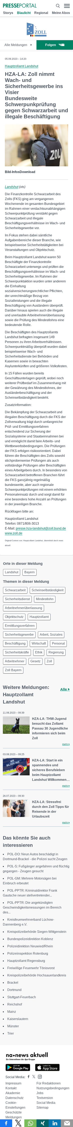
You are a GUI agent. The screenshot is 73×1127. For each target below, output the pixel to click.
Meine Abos (61, 13)
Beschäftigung (15, 643)
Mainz (11, 1011)
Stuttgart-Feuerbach (21, 997)
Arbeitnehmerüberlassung (23, 608)
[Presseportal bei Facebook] (27, 1077)
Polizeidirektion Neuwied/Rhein (30, 946)
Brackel (12, 982)
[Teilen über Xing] (42, 1123)
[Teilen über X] (18, 1123)
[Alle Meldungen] (36, 36)
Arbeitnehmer (14, 661)
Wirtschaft (39, 643)
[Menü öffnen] (67, 6)
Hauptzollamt (39, 617)
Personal (58, 643)
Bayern (29, 572)
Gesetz (35, 661)
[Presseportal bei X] (32, 1077)
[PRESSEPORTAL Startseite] (19, 5)
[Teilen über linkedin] (55, 1123)
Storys (8, 13)
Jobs (39, 1093)
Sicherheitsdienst (17, 599)
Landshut (11, 187)
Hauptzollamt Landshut (21, 66)
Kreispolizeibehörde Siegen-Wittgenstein (36, 931)
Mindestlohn (45, 599)
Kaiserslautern (17, 1019)
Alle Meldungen (16, 45)
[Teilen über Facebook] (6, 1123)
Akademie (12, 1093)
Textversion (44, 1098)
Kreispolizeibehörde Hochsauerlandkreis (36, 975)
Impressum (13, 1083)
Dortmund (14, 990)
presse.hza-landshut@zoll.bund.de (41, 528)
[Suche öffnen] (58, 6)
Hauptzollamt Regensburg (26, 960)
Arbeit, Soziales (51, 634)
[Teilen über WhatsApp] (30, 1123)
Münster (13, 1026)
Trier (10, 1033)
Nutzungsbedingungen (52, 1088)
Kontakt (10, 1088)
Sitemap (42, 1107)
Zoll (49, 661)
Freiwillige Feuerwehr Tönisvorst (31, 968)
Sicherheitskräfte (17, 652)
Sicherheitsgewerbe (19, 634)
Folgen (50, 45)
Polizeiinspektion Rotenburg (27, 953)
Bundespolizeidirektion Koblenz (30, 939)
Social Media (45, 1102)
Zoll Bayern (13, 670)
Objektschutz (14, 617)
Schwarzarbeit (15, 590)
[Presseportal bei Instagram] (38, 1076)
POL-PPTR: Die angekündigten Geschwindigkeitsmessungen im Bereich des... (32, 907)
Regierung (56, 652)
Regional (41, 13)
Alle (64, 689)
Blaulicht (24, 13)
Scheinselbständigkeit (47, 590)
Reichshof (14, 1004)
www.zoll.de (13, 533)
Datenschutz (14, 1098)
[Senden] (67, 1123)
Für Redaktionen (48, 1083)
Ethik (38, 652)
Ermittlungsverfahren (20, 625)
